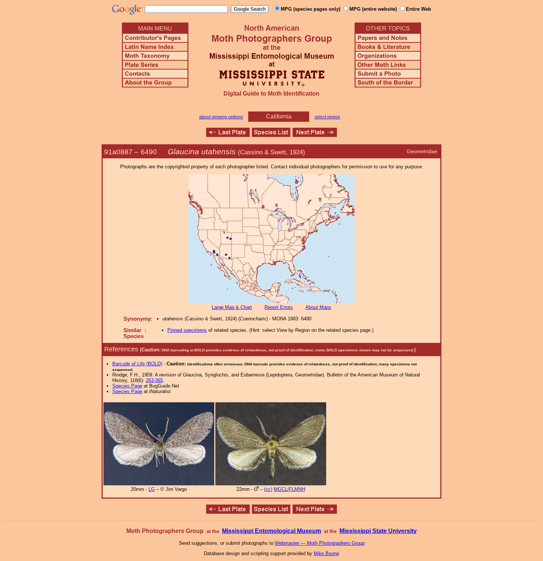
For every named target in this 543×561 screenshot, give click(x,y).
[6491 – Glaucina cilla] (315, 135)
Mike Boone (326, 553)
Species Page (127, 386)
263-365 (154, 380)
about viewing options (221, 117)
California (278, 116)
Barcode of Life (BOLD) (137, 363)
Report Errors (278, 307)
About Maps (318, 307)
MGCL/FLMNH (289, 489)
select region (327, 117)
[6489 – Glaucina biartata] (228, 135)
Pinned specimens (187, 330)
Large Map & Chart (232, 307)
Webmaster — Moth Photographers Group (320, 543)
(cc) (268, 489)
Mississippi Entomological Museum (271, 531)
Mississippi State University (378, 531)
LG (151, 489)
